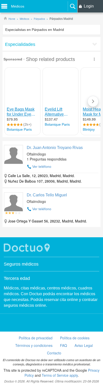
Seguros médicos (21, 264)
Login (89, 6)
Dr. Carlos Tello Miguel (47, 195)
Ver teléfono (41, 167)
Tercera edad (17, 278)
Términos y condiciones (33, 345)
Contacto (54, 352)
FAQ (63, 345)
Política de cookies (75, 337)
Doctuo (27, 248)
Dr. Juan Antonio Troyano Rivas (55, 147)
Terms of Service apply (60, 375)
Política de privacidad (35, 337)
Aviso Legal (83, 345)
